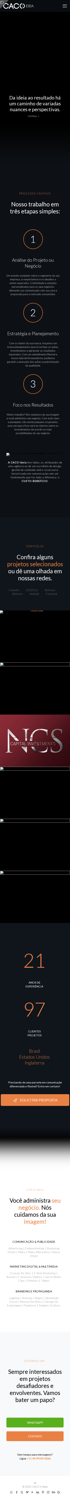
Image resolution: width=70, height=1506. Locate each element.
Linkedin (14, 590)
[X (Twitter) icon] (22, 1492)
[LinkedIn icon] (38, 1492)
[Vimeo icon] (27, 1492)
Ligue (23, 1458)
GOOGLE (32, 590)
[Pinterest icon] (43, 1492)
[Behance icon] (53, 1492)
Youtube (34, 593)
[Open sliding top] (4, 4)
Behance (50, 590)
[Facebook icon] (17, 1492)
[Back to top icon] (35, 1482)
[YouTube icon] (32, 1492)
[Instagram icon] (48, 1492)
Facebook (52, 593)
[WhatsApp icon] (11, 1492)
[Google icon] (59, 1492)
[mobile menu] (64, 6)
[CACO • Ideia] (18, 6)
